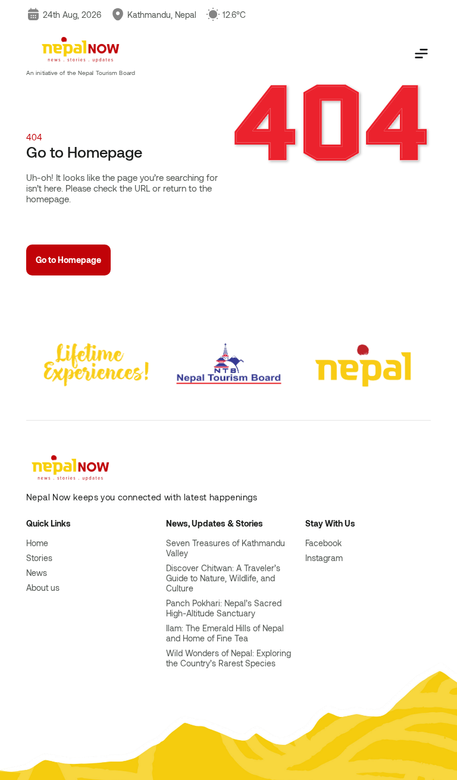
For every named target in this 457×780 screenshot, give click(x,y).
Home (37, 543)
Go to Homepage (68, 260)
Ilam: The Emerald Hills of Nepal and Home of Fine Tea (225, 633)
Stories (39, 558)
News (36, 573)
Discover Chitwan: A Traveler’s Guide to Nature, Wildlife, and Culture (223, 578)
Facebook (323, 543)
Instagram (324, 558)
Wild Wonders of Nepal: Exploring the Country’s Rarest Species (228, 658)
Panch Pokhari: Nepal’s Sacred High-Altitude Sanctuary (223, 608)
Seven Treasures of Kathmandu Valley (225, 548)
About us (43, 587)
